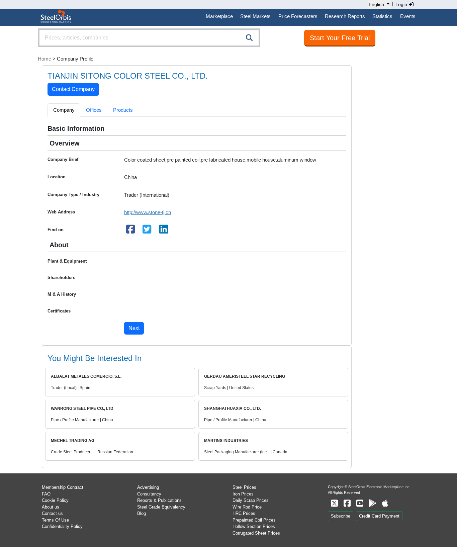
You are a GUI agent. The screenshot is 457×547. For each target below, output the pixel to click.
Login (401, 4)
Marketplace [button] (219, 16)
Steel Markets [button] (255, 16)
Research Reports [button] (345, 16)
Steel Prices (244, 487)
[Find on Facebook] (130, 231)
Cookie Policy (55, 500)
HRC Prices (244, 513)
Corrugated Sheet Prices (256, 533)
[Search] (249, 38)
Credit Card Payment (379, 516)
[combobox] (149, 38)
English (376, 4)
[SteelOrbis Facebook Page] (347, 503)
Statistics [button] (382, 16)
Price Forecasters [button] (297, 16)
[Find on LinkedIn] (163, 231)
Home (44, 59)
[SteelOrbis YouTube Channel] (360, 503)
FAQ (46, 493)
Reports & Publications (159, 500)
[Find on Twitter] (147, 231)
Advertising (148, 487)
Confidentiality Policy (62, 526)
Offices (94, 110)
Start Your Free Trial (340, 37)
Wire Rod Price (247, 507)
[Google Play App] (372, 503)
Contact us (52, 513)
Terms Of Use (55, 520)
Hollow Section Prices (254, 526)
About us (50, 507)
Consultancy (149, 493)
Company (64, 110)
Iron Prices (243, 493)
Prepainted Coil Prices (254, 520)
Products (123, 110)
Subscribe (340, 516)
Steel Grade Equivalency (161, 507)
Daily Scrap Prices (251, 500)
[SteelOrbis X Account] (334, 503)
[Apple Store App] (385, 503)
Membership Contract (62, 487)
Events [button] (408, 16)
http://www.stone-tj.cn (147, 212)
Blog (141, 513)
